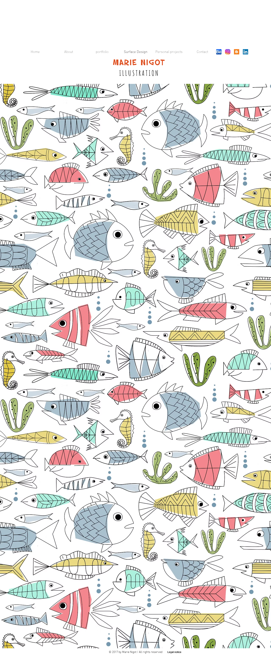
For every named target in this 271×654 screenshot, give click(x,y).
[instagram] (227, 51)
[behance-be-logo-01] (218, 51)
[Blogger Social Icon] (236, 51)
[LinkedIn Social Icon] (245, 51)
